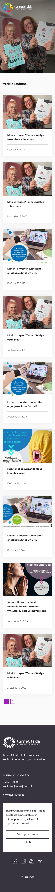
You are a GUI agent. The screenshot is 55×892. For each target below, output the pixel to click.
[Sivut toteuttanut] (27, 878)
